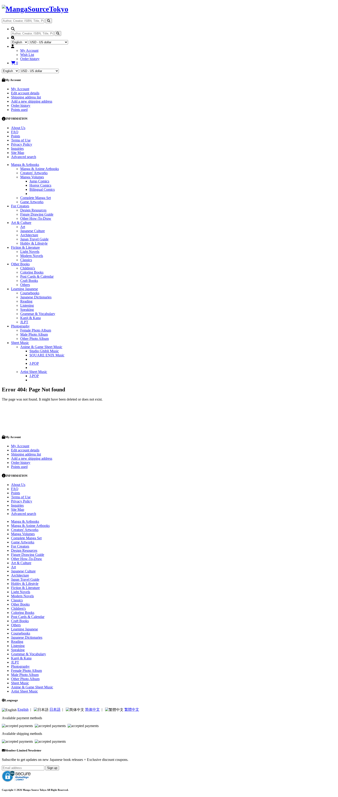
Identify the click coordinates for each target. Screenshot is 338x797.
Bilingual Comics (42, 189)
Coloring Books (31, 272)
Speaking (27, 310)
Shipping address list (26, 97)
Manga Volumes (32, 177)
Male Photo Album (34, 334)
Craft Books (29, 281)
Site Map (17, 153)
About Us (18, 128)
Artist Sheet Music (33, 372)
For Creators (20, 206)
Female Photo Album (35, 330)
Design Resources (33, 210)
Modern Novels (31, 256)
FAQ (14, 132)
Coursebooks (29, 293)
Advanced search (23, 157)
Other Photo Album (34, 339)
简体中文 (92, 709)
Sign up (52, 768)
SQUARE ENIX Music (46, 355)
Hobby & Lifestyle (34, 243)
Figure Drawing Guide (36, 214)
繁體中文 (131, 709)
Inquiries (17, 148)
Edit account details (25, 93)
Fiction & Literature (25, 247)
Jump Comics (39, 181)
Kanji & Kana (30, 318)
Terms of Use (21, 140)
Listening (27, 305)
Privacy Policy (21, 144)
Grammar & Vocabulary (37, 314)
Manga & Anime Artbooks (39, 169)
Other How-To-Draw (35, 218)
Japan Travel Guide (34, 239)
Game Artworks (31, 202)
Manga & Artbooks (25, 165)
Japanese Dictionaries (36, 297)
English (23, 709)
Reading (26, 301)
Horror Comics (40, 185)
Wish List (27, 55)
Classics (26, 260)
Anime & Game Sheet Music (41, 347)
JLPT (24, 322)
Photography (20, 326)
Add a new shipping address (31, 101)
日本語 (54, 709)
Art (22, 227)
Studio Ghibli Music (44, 351)
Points (15, 136)
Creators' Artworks (34, 173)
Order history (30, 59)
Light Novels (29, 252)
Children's (27, 268)
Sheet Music (20, 343)
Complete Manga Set (35, 198)
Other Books (20, 264)
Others (25, 285)
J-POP (34, 363)
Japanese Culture (32, 231)
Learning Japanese (24, 289)
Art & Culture (21, 223)
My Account (29, 50)
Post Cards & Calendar (37, 276)
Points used (19, 110)
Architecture (29, 235)
